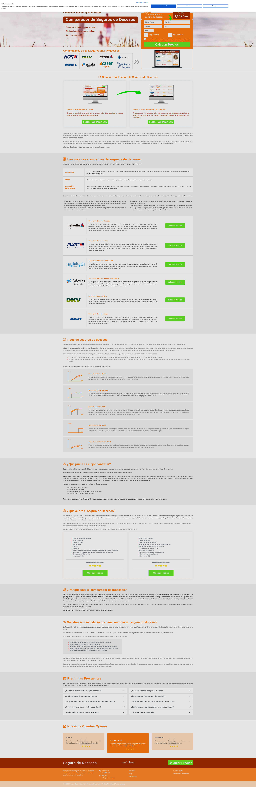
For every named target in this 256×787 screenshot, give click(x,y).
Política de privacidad (142, 2)
